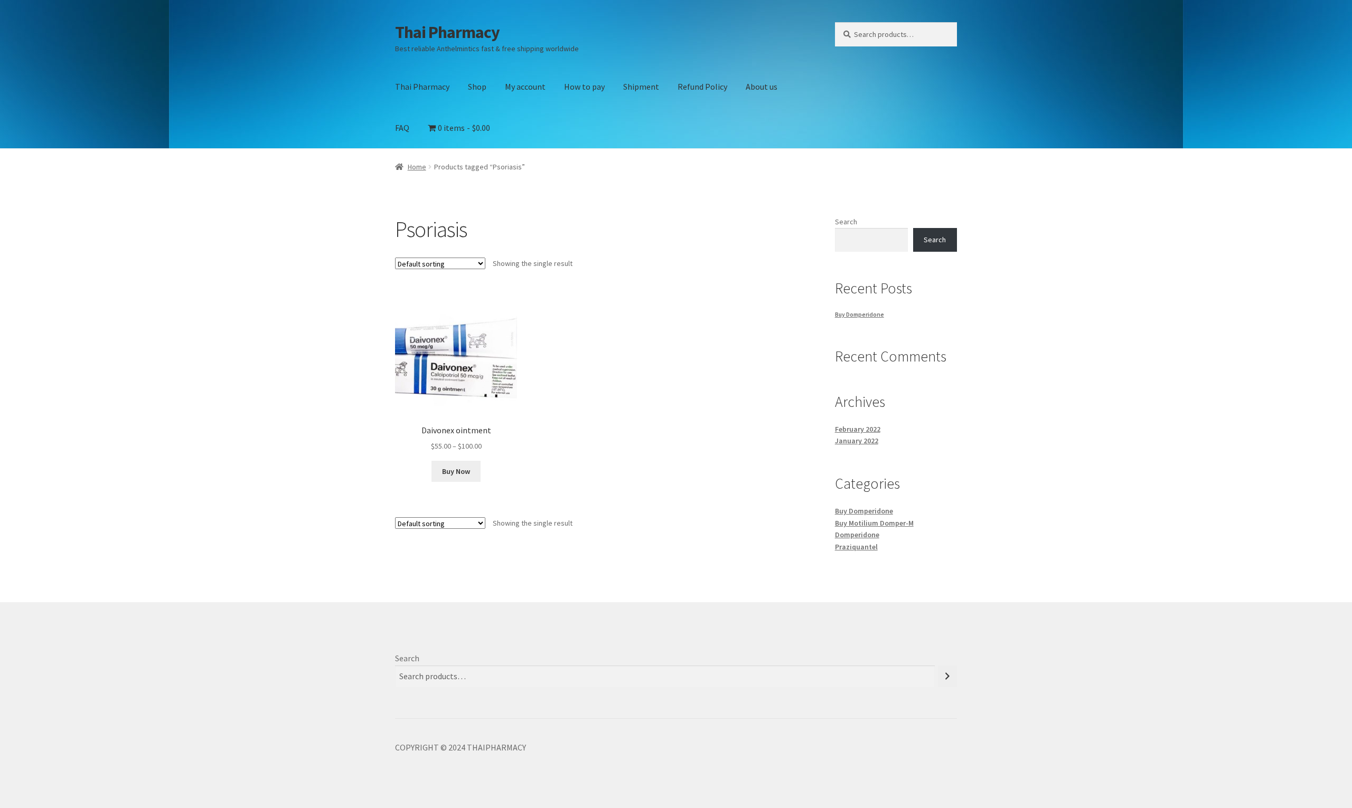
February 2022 (857, 429)
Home (417, 167)
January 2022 (856, 440)
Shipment (641, 86)
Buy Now (456, 471)
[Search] (947, 676)
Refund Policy (702, 86)
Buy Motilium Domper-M (874, 523)
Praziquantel (856, 547)
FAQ (402, 127)
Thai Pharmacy (447, 32)
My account (525, 86)
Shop (477, 86)
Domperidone (857, 534)
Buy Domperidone (859, 314)
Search (846, 221)
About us (761, 86)
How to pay (584, 86)
